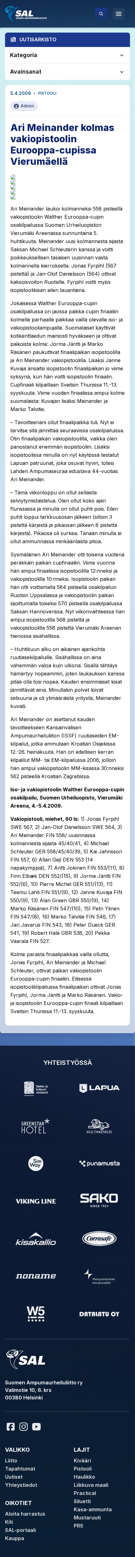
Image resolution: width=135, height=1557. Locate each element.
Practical (85, 1493)
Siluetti (82, 1501)
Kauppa (14, 1538)
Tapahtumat (20, 1469)
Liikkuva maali (91, 1485)
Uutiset (14, 1477)
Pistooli (47, 93)
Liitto (11, 1460)
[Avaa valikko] (118, 14)
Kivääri (82, 1460)
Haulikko (84, 1477)
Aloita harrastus (25, 1514)
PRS (78, 1526)
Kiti (9, 1522)
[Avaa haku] (101, 14)
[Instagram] (24, 1427)
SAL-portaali (20, 1530)
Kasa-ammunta (93, 1509)
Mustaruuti (87, 1517)
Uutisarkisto (38, 39)
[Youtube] (37, 1426)
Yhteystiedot (21, 1485)
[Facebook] (10, 1426)
